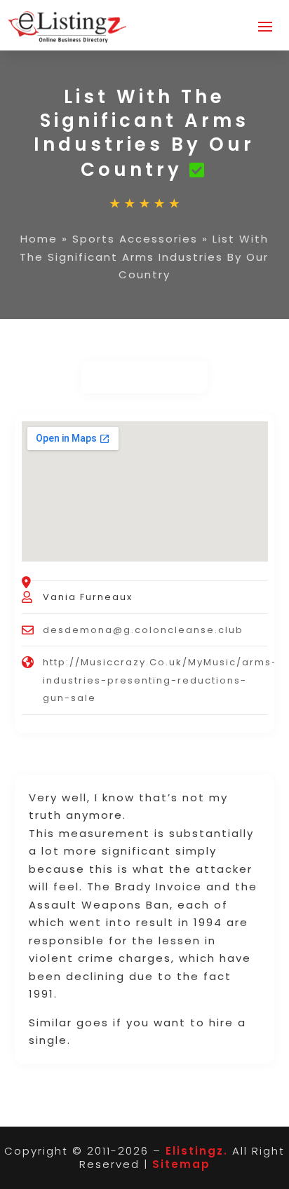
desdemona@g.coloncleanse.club (143, 630)
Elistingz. (197, 1150)
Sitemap (181, 1164)
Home (39, 238)
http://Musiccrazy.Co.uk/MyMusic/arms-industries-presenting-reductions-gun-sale (160, 680)
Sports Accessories (135, 238)
